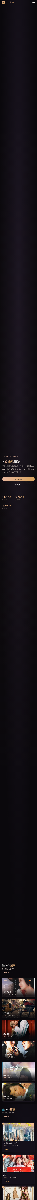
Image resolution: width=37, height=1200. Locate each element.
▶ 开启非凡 (18, 479)
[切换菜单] (33, 2)
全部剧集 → (7, 1116)
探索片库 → (18, 484)
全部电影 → (7, 973)
